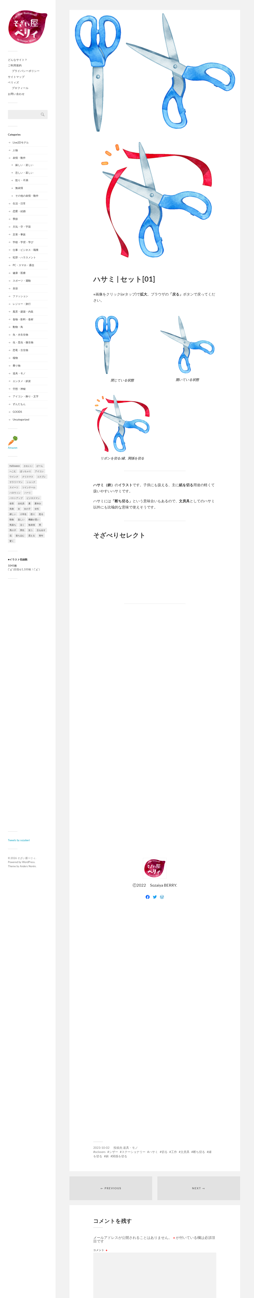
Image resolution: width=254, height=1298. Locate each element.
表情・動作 (19, 157)
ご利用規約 (15, 65)
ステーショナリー (133, 1152)
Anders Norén (28, 866)
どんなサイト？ (17, 59)
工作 (174, 1152)
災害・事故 (19, 234)
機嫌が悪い (33, 519)
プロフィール (20, 87)
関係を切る (119, 1156)
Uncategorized (21, 419)
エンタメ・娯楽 (22, 381)
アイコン (39, 471)
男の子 (13, 530)
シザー (113, 1152)
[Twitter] (154, 897)
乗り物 (16, 365)
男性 (22, 530)
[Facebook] (147, 897)
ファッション (20, 296)
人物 (15, 150)
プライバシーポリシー (26, 70)
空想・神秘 (19, 388)
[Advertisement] (28, 704)
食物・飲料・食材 (23, 319)
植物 (15, 357)
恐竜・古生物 (20, 350)
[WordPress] (162, 897)
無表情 (19, 188)
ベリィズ (13, 82)
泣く (22, 524)
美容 (15, 288)
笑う (30, 530)
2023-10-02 (101, 1147)
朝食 (12, 519)
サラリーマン (16, 482)
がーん (40, 466)
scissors (100, 1152)
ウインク (14, 476)
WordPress (28, 862)
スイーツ (14, 487)
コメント (100, 1250)
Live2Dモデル (21, 142)
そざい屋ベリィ (26, 858)
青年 (41, 535)
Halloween (15, 466)
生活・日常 (19, 203)
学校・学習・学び (23, 242)
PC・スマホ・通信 (23, 265)
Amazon (12, 447)
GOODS (17, 411)
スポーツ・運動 (22, 280)
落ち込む (20, 535)
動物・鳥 (18, 326)
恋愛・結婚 (19, 211)
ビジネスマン (33, 498)
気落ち (13, 524)
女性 (37, 508)
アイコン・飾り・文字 (25, 396)
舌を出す (41, 530)
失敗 (12, 508)
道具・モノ (19, 373)
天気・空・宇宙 (22, 226)
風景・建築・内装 (23, 311)
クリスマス (27, 476)
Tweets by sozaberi (19, 840)
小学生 (23, 514)
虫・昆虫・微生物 (23, 342)
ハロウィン (15, 492)
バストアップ (16, 498)
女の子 (27, 508)
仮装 (12, 503)
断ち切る (199, 1152)
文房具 (185, 1152)
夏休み (38, 503)
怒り (33, 514)
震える (31, 535)
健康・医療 (19, 272)
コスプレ (41, 476)
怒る (41, 514)
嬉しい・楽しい (24, 164)
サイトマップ (16, 76)
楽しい (21, 519)
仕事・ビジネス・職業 (25, 249)
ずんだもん (19, 404)
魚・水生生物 (20, 334)
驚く (12, 541)
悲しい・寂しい (24, 172)
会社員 (21, 503)
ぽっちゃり (25, 471)
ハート (27, 492)
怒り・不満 (21, 180)
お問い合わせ (16, 93)
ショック (31, 482)
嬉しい (13, 514)
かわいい (28, 466)
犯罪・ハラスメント (24, 257)
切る (164, 1152)
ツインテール (28, 487)
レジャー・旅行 (22, 303)
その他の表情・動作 (26, 195)
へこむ (13, 471)
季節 (15, 218)
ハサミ (153, 1152)
